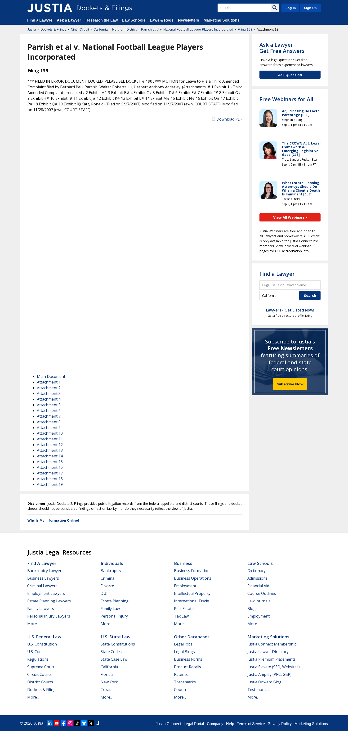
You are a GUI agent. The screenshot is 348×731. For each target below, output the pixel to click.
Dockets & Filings (42, 689)
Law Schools (133, 20)
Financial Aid (258, 585)
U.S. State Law (115, 637)
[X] (91, 723)
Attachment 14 (50, 456)
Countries (183, 689)
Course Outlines (261, 593)
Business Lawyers (43, 578)
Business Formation (192, 570)
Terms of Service (251, 724)
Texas (106, 689)
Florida (107, 674)
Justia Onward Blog (264, 682)
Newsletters (188, 20)
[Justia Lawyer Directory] (98, 723)
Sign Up (310, 8)
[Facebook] (63, 723)
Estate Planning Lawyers (49, 601)
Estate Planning (115, 601)
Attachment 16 (50, 467)
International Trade (191, 601)
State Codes (111, 651)
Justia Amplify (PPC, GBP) (269, 674)
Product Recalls (187, 666)
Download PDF (229, 119)
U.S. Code (35, 651)
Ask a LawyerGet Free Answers (282, 47)
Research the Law (101, 20)
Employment (185, 585)
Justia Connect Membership (272, 644)
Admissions (257, 578)
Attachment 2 (49, 387)
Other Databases (192, 637)
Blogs (252, 608)
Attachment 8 (49, 421)
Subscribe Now (290, 384)
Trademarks (185, 682)
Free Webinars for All (286, 99)
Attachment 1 (49, 382)
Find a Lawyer (39, 20)
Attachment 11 (50, 439)
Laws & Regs (162, 20)
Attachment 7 (49, 416)
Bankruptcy (111, 570)
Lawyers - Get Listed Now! (290, 310)
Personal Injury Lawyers (48, 616)
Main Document (51, 376)
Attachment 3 (49, 393)
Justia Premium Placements (271, 659)
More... (33, 623)
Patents (181, 674)
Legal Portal (194, 724)
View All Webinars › (290, 217)
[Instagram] (70, 723)
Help (230, 724)
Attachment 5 (49, 404)
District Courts (40, 682)
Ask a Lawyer (69, 20)
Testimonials (258, 689)
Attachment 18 (50, 478)
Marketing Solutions (222, 20)
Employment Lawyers (46, 593)
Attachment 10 (50, 433)
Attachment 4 (49, 399)
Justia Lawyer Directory (268, 651)
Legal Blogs (184, 651)
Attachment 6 (49, 410)
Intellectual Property (192, 593)
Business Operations (192, 578)
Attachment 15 (50, 461)
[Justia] (49, 8)
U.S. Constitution (42, 644)
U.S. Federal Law (44, 637)
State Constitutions (118, 644)
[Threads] (77, 723)
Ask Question (290, 74)
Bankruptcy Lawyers (45, 570)
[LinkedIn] (50, 723)
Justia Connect (168, 724)
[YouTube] (56, 723)
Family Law (110, 608)
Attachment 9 (49, 427)
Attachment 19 (50, 484)
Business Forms (188, 659)
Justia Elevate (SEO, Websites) (273, 666)
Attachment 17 (50, 473)
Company (215, 724)
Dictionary (256, 570)
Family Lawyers (40, 608)
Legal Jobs (183, 644)
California (109, 666)
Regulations (38, 659)
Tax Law (181, 616)
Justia (38, 723)
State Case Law (114, 659)
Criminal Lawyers (42, 585)
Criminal (108, 578)
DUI (104, 593)
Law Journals (258, 601)
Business (183, 563)
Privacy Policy (280, 724)
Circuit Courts (39, 674)
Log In (291, 8)
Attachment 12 (50, 444)
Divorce (107, 585)
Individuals (112, 563)
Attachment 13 (50, 450)
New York (109, 682)
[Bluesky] (84, 723)
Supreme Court (40, 666)
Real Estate (184, 608)
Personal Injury (114, 616)
